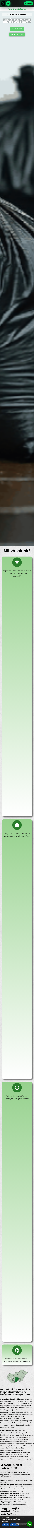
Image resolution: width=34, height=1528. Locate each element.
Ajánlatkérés (28, 3)
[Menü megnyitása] (8, 3)
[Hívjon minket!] (29, 1524)
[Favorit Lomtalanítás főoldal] (3, 3)
